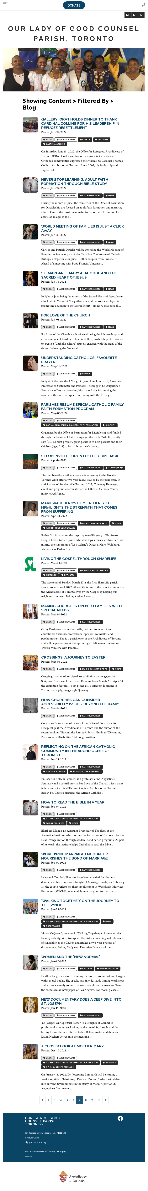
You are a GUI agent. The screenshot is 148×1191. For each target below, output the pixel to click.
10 (99, 1100)
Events (86, 139)
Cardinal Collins (55, 144)
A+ (127, 15)
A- (134, 15)
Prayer (86, 374)
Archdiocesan (67, 139)
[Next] (106, 1100)
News (111, 195)
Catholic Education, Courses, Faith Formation (71, 425)
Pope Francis (52, 926)
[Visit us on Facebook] (120, 1118)
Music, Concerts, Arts (94, 523)
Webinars (110, 1062)
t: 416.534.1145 (32, 1137)
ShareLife (50, 575)
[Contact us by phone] (143, 5)
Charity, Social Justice (95, 570)
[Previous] (42, 1100)
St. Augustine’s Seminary (86, 771)
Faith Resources (91, 195)
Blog (48, 139)
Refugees (102, 139)
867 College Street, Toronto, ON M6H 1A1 (45, 1132)
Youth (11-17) (115, 468)
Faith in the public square (60, 528)
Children (110, 425)
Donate (74, 5)
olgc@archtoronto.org (35, 1142)
